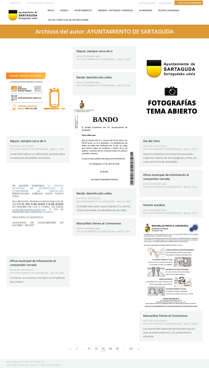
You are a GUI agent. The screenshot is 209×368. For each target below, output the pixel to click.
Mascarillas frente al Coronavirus (99, 223)
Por (29, 149)
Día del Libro (151, 141)
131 (131, 348)
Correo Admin (165, 2)
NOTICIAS (15, 146)
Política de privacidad (49, 364)
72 (96, 348)
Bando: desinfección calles (94, 77)
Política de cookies (28, 364)
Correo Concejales (147, 2)
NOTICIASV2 (27, 146)
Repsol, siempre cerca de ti (28, 141)
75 (117, 348)
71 (89, 348)
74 (110, 348)
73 (103, 348)
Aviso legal (11, 364)
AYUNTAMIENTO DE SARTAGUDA (130, 31)
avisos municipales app (88, 56)
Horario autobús (154, 205)
